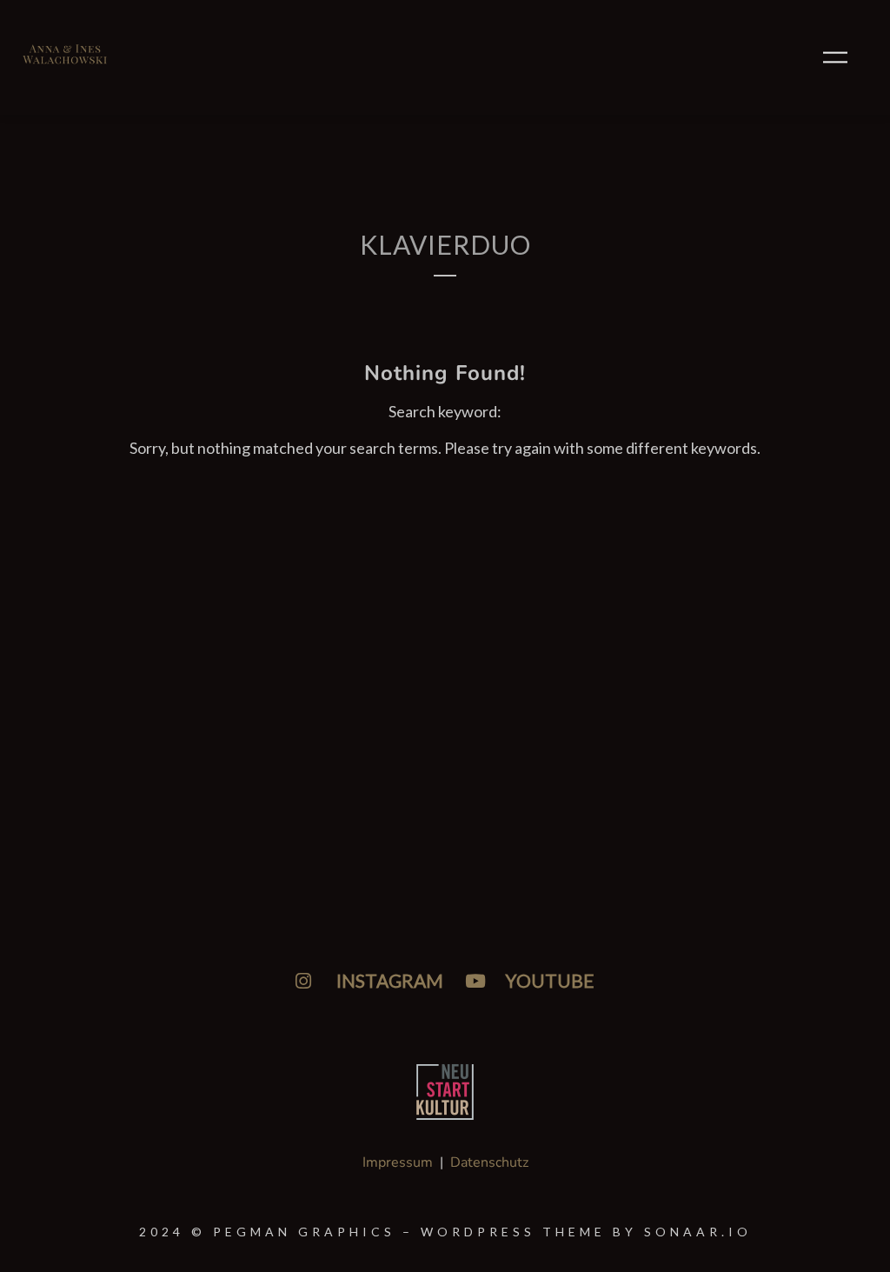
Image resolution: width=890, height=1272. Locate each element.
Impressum (397, 1162)
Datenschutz (489, 1162)
